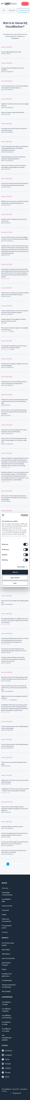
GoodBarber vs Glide (6, 1023)
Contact (5, 932)
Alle (3, 10)
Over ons (5, 888)
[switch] (25, 549)
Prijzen (4, 969)
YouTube (8, 1064)
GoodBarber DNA (6, 900)
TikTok (7, 1077)
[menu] (2, 4)
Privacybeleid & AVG (7, 927)
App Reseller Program (6, 964)
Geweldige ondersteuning (7, 893)
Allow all (15, 572)
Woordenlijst (6, 991)
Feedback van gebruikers (7, 975)
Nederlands (16, 1093)
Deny (15, 583)
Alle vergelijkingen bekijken (7, 1037)
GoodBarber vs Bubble (6, 1010)
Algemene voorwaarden (6, 920)
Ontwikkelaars (7, 980)
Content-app (11, 10)
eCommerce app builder (8, 944)
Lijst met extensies (8, 958)
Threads (7, 1072)
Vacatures (5, 910)
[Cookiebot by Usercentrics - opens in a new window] (21, 515)
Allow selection (15, 577)
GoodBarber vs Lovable (6, 1030)
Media (4, 914)
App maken (6, 949)
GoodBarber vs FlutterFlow (7, 1016)
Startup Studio (7, 906)
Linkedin (8, 1068)
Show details (21, 567)
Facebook (8, 1051)
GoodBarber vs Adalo (6, 1003)
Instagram (8, 1055)
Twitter (7, 1059)
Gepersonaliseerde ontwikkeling (9, 986)
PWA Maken (6, 954)
